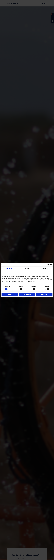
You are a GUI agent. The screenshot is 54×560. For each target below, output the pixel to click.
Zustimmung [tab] (9, 268)
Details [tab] (27, 268)
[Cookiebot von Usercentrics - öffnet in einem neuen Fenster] (46, 265)
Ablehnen (10, 294)
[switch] (20, 289)
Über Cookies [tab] (44, 268)
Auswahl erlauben (27, 294)
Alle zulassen (44, 294)
